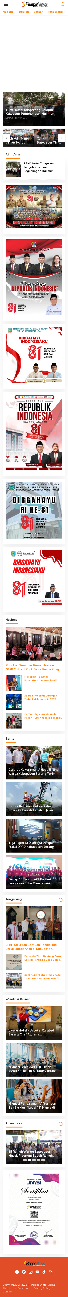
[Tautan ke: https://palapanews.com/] (60, 900)
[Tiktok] (44, 1271)
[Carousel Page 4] (38, 1160)
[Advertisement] (34, 54)
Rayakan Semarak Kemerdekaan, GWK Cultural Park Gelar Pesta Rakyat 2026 (34, 667)
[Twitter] (23, 1271)
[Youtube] (37, 1271)
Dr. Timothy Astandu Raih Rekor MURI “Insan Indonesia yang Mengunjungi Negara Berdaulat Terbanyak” (42, 716)
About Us (8, 1288)
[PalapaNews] (35, 4)
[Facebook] (17, 1271)
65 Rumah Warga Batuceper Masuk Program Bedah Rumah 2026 (30, 1154)
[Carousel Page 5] (43, 1160)
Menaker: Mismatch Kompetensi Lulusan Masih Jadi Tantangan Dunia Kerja (42, 678)
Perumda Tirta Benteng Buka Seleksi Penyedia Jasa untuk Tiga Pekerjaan (42, 958)
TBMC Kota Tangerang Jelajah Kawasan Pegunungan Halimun (30, 112)
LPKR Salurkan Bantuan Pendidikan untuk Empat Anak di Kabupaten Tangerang (31, 947)
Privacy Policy (42, 1288)
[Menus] (6, 4)
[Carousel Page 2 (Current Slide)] (29, 1160)
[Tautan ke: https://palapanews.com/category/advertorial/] (60, 1124)
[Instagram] (30, 1271)
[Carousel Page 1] (25, 1160)
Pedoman (23, 1288)
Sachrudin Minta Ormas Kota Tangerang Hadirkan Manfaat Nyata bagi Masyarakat (18, 140)
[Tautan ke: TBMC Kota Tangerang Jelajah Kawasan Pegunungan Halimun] (13, 169)
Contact (7, 1291)
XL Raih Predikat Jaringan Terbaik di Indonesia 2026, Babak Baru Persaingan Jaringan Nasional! (40, 697)
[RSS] (51, 1271)
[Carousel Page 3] (34, 1160)
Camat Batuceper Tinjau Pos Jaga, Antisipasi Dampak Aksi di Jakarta (49, 140)
